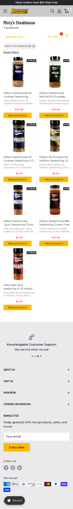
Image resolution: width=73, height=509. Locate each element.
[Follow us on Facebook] (6, 467)
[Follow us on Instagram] (12, 467)
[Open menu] (5, 11)
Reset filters (11, 52)
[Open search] (52, 11)
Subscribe (16, 447)
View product (17, 115)
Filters (55, 36)
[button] (67, 35)
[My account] (59, 11)
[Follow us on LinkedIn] (19, 467)
